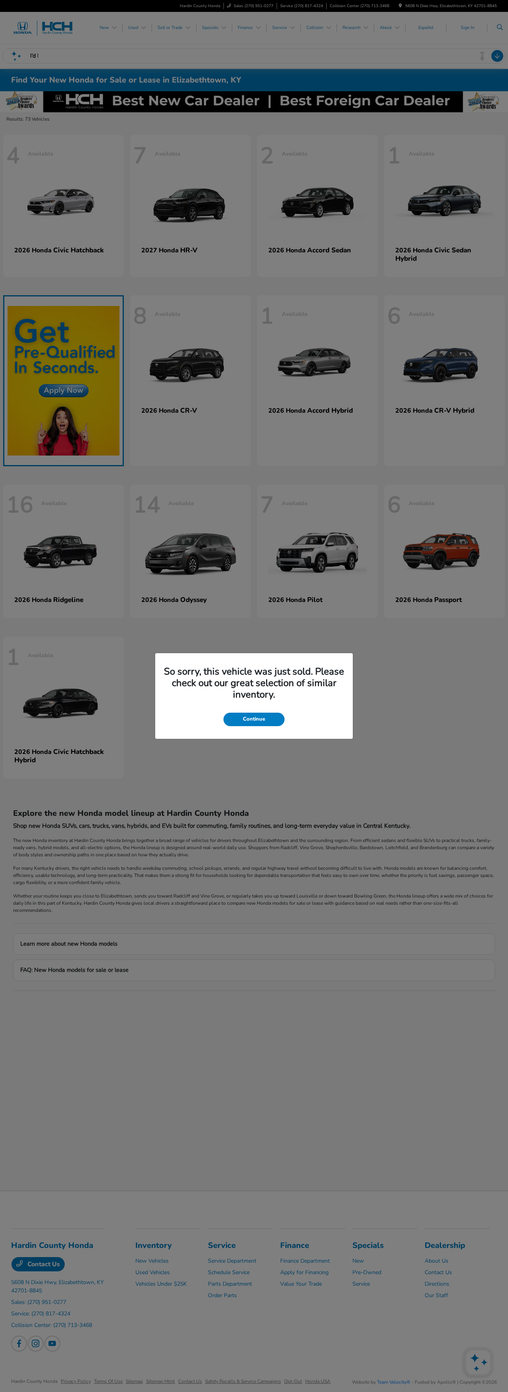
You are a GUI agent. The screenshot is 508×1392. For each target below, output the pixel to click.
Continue (254, 719)
